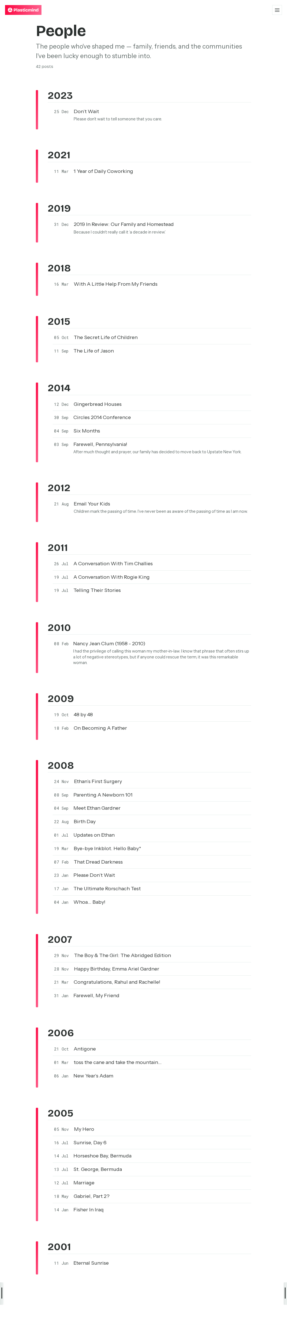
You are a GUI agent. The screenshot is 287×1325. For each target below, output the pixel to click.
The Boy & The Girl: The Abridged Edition (122, 955)
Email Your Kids (92, 504)
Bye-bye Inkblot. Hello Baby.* (107, 848)
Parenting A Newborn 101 (103, 795)
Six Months (86, 431)
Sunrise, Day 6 (90, 1142)
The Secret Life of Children (106, 337)
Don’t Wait (86, 111)
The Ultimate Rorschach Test (107, 888)
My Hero (84, 1129)
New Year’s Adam (93, 1076)
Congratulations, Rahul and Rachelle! (117, 982)
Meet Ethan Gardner (97, 808)
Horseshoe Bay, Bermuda (102, 1156)
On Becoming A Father (100, 728)
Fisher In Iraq (88, 1210)
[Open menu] (277, 10)
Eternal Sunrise (91, 1263)
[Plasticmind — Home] (23, 10)
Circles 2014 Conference (102, 417)
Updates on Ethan (94, 835)
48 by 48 (83, 714)
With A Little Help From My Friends (116, 284)
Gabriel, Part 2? (92, 1196)
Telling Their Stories (97, 590)
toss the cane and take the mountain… (118, 1062)
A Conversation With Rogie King (111, 577)
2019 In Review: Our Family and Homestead (124, 224)
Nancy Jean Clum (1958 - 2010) (109, 643)
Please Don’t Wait (94, 875)
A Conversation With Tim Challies (113, 563)
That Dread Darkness (98, 862)
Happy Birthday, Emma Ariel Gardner (116, 969)
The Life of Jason (93, 351)
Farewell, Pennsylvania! (100, 444)
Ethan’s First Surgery (98, 781)
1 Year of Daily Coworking (103, 171)
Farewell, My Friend (96, 995)
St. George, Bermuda (97, 1169)
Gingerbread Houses (98, 404)
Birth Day (85, 821)
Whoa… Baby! (89, 902)
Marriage (83, 1183)
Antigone (85, 1049)
